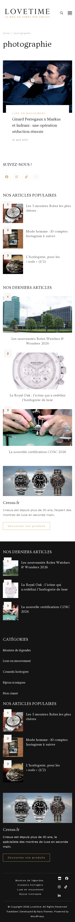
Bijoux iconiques (14, 682)
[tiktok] (26, 177)
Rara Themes (45, 911)
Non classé (10, 693)
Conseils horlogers (16, 671)
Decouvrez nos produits (26, 526)
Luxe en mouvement (28, 113)
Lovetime (35, 906)
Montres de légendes (17, 650)
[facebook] (7, 177)
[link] (36, 177)
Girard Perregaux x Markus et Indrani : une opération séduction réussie (36, 125)
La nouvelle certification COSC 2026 (37, 452)
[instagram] (16, 177)
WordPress (37, 916)
